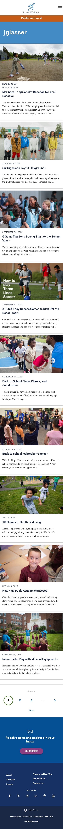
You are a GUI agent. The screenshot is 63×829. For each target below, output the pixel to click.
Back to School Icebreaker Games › (25, 454)
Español (32, 810)
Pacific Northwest (31, 18)
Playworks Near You (42, 774)
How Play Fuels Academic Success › (25, 591)
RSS (46, 816)
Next (31, 710)
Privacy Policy (15, 816)
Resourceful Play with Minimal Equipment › (30, 659)
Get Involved (39, 779)
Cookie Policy (38, 816)
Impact (9, 784)
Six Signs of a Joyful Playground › (24, 168)
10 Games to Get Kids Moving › (22, 522)
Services (10, 780)
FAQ (51, 816)
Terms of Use (27, 816)
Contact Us (38, 783)
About (9, 775)
